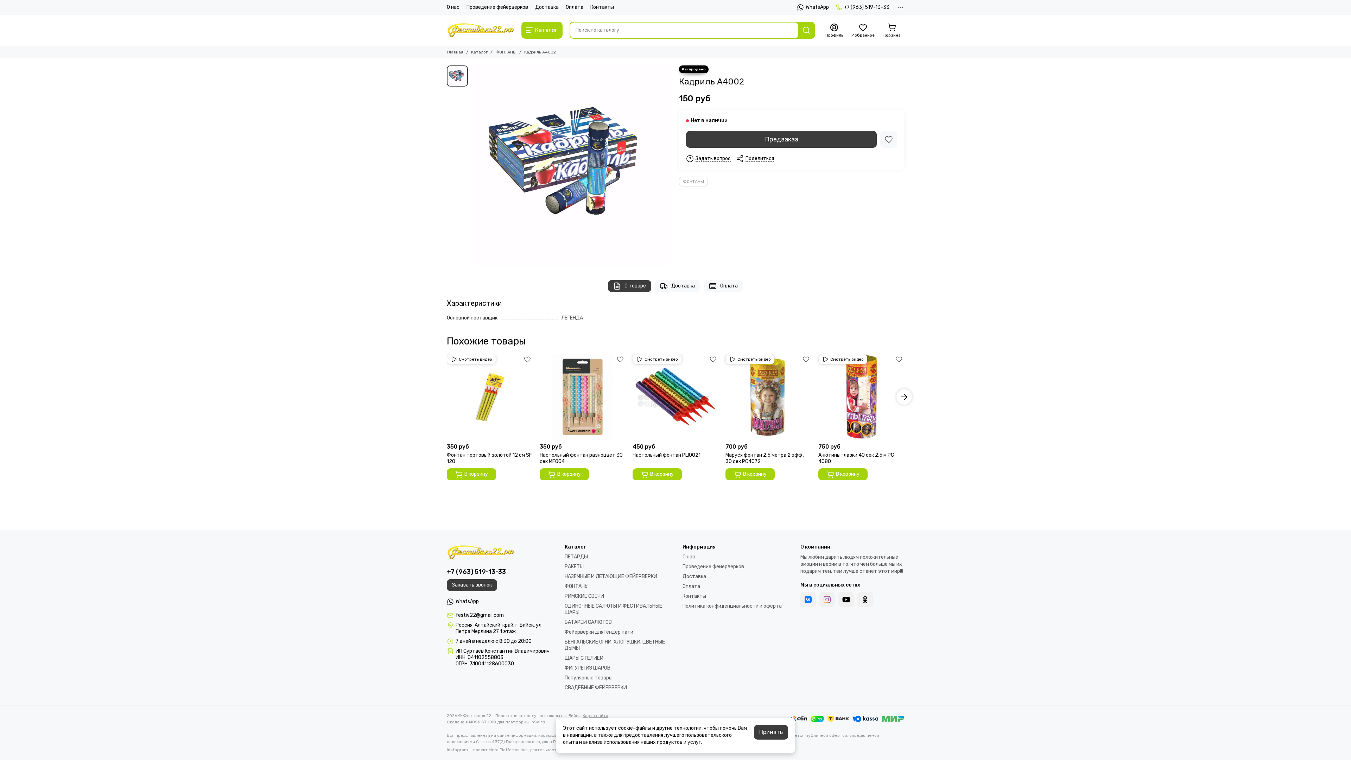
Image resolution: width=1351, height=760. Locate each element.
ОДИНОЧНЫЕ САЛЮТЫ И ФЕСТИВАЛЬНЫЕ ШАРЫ (613, 609)
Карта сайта (595, 715)
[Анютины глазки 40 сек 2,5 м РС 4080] (861, 397)
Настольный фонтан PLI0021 (666, 455)
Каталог (479, 52)
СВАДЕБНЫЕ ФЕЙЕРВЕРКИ (596, 688)
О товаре (635, 286)
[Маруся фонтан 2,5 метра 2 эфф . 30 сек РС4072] (768, 397)
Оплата (574, 7)
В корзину (476, 474)
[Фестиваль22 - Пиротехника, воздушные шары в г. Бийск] (480, 30)
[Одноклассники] (865, 599)
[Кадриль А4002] (571, 165)
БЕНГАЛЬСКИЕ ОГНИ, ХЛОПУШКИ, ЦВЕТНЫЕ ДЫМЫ (615, 645)
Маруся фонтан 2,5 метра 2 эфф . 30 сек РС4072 (764, 458)
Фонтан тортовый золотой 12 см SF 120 (489, 458)
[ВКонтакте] (808, 599)
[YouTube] (846, 599)
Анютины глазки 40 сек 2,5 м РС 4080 (856, 458)
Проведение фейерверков (497, 7)
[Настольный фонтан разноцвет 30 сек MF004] (583, 397)
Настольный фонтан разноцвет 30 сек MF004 (581, 458)
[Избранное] (888, 139)
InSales (538, 722)
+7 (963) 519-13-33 (866, 7)
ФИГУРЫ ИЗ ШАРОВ (587, 668)
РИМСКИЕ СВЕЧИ (584, 596)
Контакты (602, 7)
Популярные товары (589, 678)
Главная (455, 52)
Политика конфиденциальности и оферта (732, 606)
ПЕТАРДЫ (576, 557)
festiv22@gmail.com (480, 615)
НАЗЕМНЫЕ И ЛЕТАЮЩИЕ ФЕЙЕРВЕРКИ (611, 577)
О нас (453, 7)
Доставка (547, 7)
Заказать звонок (472, 585)
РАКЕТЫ (574, 567)
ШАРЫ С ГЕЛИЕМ (584, 658)
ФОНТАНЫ (505, 52)
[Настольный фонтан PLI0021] (675, 397)
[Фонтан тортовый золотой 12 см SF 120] (490, 397)
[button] (447, 397)
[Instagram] (827, 599)
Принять (771, 732)
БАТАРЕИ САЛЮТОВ (588, 622)
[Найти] (806, 30)
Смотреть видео (475, 359)
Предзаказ (781, 139)
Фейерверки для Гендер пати (599, 632)
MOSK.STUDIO (482, 722)
